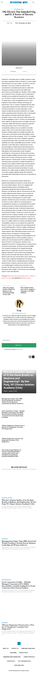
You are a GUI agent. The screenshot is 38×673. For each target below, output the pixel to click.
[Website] (19, 327)
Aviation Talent (7, 497)
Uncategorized (19, 9)
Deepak (6, 391)
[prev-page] (30, 357)
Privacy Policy (19, 349)
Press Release (6, 579)
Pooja (10, 23)
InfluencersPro (26, 278)
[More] (30, 71)
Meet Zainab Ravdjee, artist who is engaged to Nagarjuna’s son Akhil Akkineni (28, 290)
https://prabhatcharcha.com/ (19, 313)
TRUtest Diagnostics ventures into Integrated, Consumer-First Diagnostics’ (12, 440)
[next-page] (33, 357)
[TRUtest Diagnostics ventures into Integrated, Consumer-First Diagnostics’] (31, 440)
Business (5, 538)
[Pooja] (19, 303)
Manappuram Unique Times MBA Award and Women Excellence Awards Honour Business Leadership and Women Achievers (12, 401)
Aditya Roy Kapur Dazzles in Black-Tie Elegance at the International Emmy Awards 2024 (9, 291)
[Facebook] (19, 643)
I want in (18, 345)
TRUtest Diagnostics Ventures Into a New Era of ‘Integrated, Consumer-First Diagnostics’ (13, 427)
